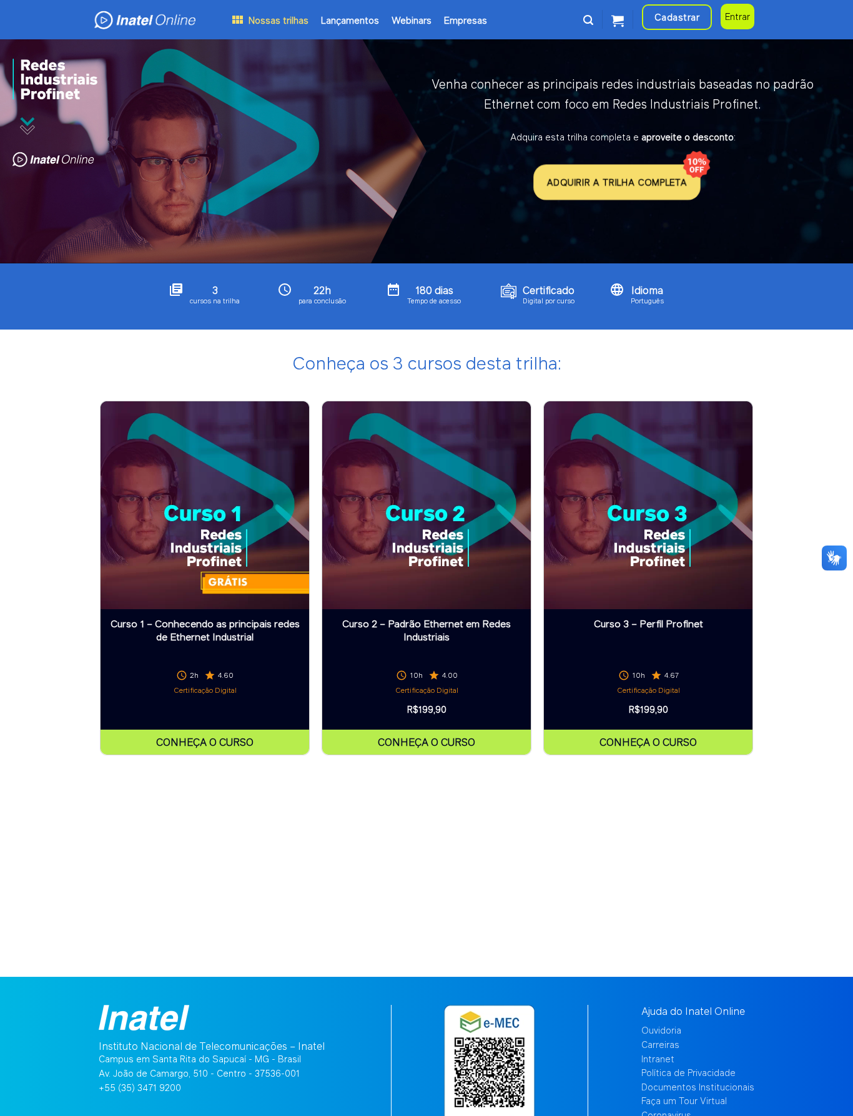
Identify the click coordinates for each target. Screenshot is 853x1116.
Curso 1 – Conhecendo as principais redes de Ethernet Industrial (205, 630)
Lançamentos (350, 20)
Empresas (465, 20)
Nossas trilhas (278, 20)
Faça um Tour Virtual (684, 1100)
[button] (588, 19)
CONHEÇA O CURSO (205, 742)
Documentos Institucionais (697, 1087)
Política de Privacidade (688, 1072)
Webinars (411, 20)
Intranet (657, 1058)
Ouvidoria (661, 1030)
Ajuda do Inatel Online (693, 1011)
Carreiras (660, 1044)
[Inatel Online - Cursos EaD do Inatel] (161, 19)
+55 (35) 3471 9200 (140, 1087)
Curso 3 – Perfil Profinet (648, 623)
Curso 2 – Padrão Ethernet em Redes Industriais (426, 630)
